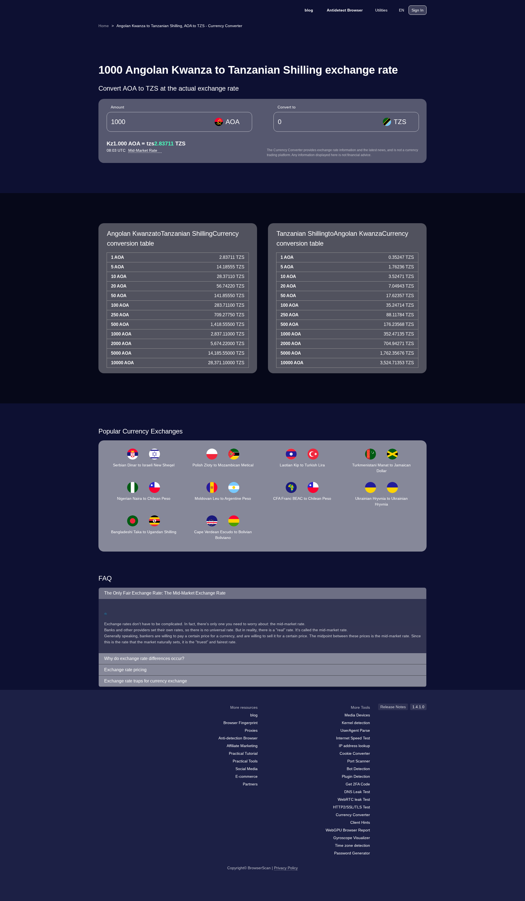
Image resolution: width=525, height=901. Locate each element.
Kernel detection (356, 723)
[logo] (125, 10)
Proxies (251, 730)
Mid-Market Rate (143, 150)
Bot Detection (358, 769)
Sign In (418, 10)
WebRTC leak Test (354, 799)
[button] (262, 593)
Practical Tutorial (243, 753)
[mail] (104, 718)
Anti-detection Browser (238, 738)
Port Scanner (358, 761)
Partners (250, 784)
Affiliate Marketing (242, 746)
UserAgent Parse (355, 730)
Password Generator (352, 853)
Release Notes (393, 707)
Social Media (246, 769)
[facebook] (116, 718)
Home (103, 26)
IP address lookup (354, 746)
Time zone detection (352, 845)
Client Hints (360, 822)
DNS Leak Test (357, 792)
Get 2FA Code (358, 784)
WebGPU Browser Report (348, 830)
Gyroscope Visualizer (351, 838)
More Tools (360, 707)
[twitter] (127, 718)
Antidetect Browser (345, 10)
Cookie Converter (355, 753)
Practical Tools (245, 761)
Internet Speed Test (353, 738)
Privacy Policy (286, 868)
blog (309, 10)
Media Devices (357, 715)
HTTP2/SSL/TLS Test (351, 807)
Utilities (381, 10)
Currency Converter (353, 815)
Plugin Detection (356, 776)
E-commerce (246, 776)
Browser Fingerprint (240, 723)
